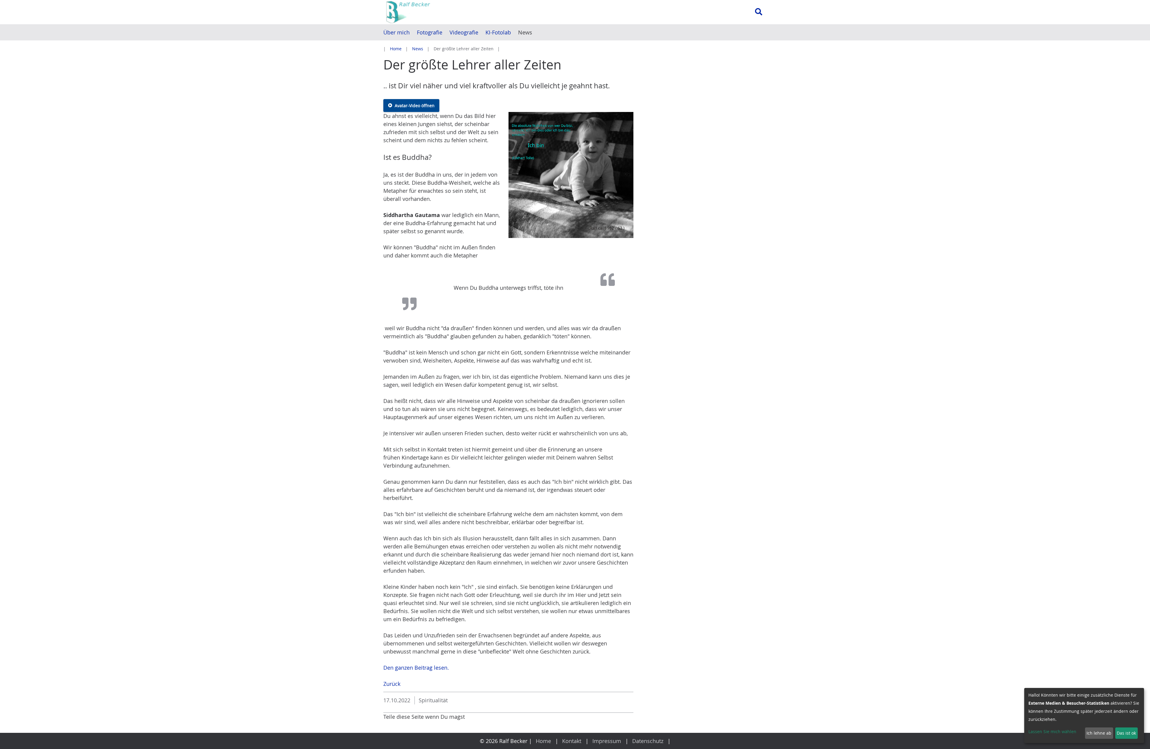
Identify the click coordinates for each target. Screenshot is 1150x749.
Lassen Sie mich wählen (1052, 731)
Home (396, 48)
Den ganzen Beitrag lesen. (416, 667)
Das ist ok (1126, 733)
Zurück (391, 683)
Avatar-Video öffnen (415, 105)
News (417, 48)
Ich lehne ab (1099, 733)
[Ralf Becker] (441, 12)
